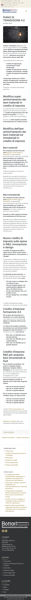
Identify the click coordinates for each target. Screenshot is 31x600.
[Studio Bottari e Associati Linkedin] (6, 531)
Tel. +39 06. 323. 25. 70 (7, 6)
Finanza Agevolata (11, 462)
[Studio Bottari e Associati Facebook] (3, 531)
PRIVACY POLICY (10, 595)
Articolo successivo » (23, 437)
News (5, 587)
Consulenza (9, 451)
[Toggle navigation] (26, 10)
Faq (4, 592)
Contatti (6, 589)
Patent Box (9, 457)
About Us (5, 5)
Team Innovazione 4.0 (16, 409)
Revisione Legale (11, 460)
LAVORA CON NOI (20, 595)
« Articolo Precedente (8, 437)
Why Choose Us (13, 5)
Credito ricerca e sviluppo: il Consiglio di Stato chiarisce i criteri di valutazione (15, 501)
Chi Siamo (6, 585)
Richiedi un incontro (10, 421)
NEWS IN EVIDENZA (9, 432)
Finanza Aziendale (11, 465)
